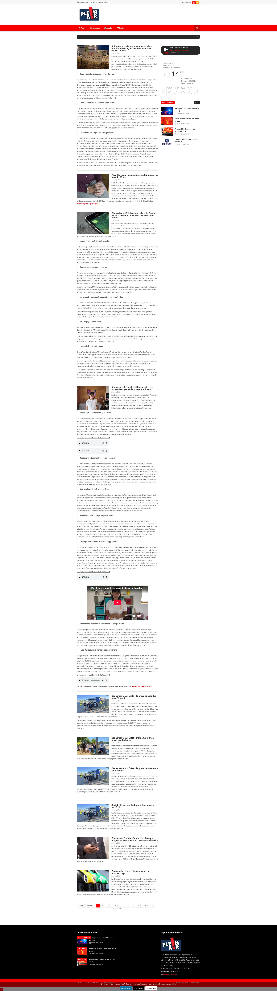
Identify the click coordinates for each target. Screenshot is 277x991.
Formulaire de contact (170, 974)
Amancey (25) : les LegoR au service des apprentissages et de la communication (132, 388)
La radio (109, 28)
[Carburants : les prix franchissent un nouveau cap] (93, 880)
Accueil (83, 28)
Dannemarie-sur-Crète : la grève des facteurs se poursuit (134, 769)
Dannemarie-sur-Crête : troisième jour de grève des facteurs (132, 738)
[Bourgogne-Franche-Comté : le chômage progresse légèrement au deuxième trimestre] (93, 848)
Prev (195, 102)
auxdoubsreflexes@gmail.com (141, 686)
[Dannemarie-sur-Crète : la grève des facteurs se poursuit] (93, 776)
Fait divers (82, 948)
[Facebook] (194, 37)
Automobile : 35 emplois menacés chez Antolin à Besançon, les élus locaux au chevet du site (131, 48)
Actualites (96, 28)
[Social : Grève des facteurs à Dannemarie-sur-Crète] (93, 813)
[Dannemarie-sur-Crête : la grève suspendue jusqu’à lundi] (93, 704)
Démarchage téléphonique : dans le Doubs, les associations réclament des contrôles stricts (133, 215)
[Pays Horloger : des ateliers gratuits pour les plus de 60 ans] (93, 186)
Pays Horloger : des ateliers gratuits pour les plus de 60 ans (134, 176)
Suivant (145, 906)
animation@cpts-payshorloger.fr (88, 204)
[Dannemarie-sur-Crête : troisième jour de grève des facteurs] (93, 746)
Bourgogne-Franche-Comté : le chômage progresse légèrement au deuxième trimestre (134, 839)
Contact (122, 28)
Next (198, 102)
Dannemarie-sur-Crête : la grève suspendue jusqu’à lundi (133, 697)
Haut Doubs (82, 959)
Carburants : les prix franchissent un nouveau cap (130, 872)
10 (138, 906)
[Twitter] (197, 37)
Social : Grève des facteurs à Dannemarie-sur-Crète (133, 806)
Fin (152, 906)
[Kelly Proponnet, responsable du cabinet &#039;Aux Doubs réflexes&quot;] (93, 398)
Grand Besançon (84, 937)
